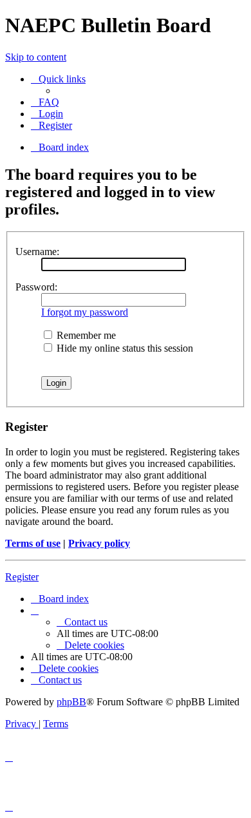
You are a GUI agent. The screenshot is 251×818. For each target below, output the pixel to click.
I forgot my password (84, 312)
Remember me (85, 335)
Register (22, 576)
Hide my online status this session (123, 348)
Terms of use (32, 543)
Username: (37, 251)
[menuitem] (45, 102)
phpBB (71, 701)
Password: (36, 286)
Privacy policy (99, 543)
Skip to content (35, 57)
